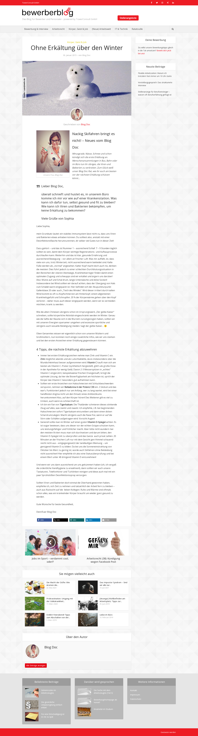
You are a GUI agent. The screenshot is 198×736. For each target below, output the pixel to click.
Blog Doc (86, 55)
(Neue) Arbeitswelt (101, 28)
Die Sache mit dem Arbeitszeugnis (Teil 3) (103, 691)
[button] (44, 520)
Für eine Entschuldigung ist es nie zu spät (52, 715)
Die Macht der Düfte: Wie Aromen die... (58, 583)
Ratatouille (137, 28)
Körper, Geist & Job (78, 28)
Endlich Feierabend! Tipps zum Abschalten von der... (58, 616)
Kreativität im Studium (103, 709)
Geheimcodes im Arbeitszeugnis (48, 691)
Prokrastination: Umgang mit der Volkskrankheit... (59, 600)
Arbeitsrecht (58, 28)
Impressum (135, 694)
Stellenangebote (128, 17)
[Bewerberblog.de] (47, 12)
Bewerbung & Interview (36, 28)
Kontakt (133, 690)
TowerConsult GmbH (30, 2)
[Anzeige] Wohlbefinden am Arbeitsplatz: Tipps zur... (112, 600)
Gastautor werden (168, 732)
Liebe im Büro (106, 614)
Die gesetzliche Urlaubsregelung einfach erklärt (51, 705)
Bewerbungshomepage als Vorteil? (105, 701)
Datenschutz (135, 699)
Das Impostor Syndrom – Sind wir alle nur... (113, 583)
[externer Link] (151, 2)
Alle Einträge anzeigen (35, 665)
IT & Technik (121, 28)
